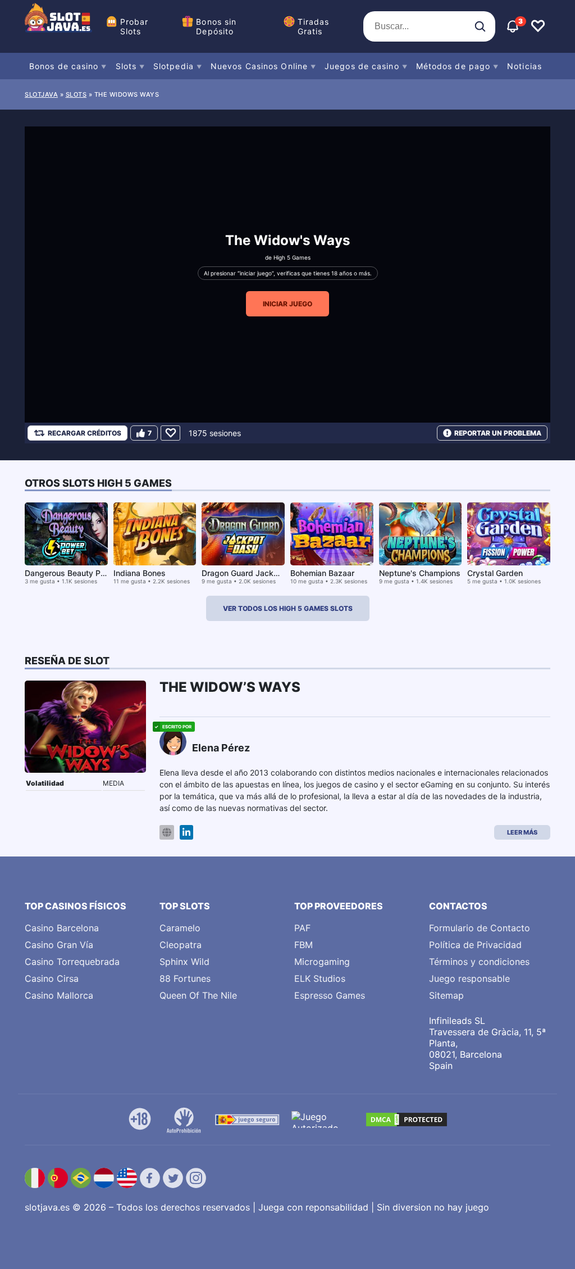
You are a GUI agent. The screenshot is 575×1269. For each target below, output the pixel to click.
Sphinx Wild (184, 961)
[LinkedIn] (186, 832)
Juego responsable (469, 978)
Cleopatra (180, 944)
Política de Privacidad (475, 944)
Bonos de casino (64, 66)
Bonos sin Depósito (216, 26)
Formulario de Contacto (479, 927)
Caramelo (179, 927)
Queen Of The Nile (198, 995)
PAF (302, 927)
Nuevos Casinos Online (259, 66)
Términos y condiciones (479, 961)
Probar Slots (134, 26)
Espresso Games (329, 995)
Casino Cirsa (52, 978)
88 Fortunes (185, 978)
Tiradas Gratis (314, 26)
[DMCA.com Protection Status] (406, 1119)
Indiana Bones (139, 573)
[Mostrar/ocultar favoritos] (538, 26)
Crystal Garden (495, 573)
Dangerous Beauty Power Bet (79, 573)
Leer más (522, 832)
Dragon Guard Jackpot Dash (254, 573)
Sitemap (446, 995)
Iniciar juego (287, 304)
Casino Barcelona (62, 927)
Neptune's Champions (419, 573)
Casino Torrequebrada (72, 961)
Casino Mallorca (59, 995)
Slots (126, 66)
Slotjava (41, 94)
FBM (303, 944)
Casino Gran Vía (59, 944)
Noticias (524, 66)
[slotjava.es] (58, 26)
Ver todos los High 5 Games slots (288, 608)
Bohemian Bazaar (322, 573)
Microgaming (322, 961)
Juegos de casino (362, 66)
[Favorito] (170, 433)
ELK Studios (319, 978)
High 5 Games (292, 257)
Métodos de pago (453, 66)
